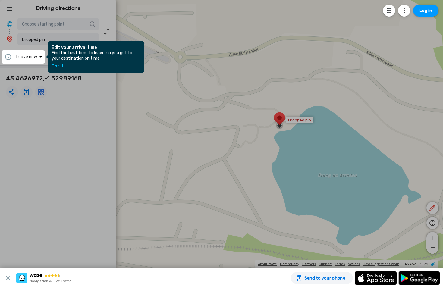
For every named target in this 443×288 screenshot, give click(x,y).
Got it (58, 66)
